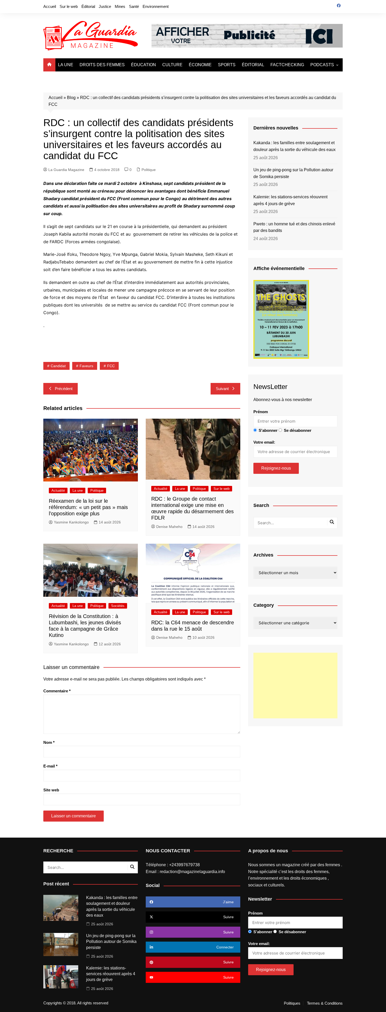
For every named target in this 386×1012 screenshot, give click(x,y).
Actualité (58, 490)
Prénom (260, 411)
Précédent (63, 388)
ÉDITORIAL (253, 65)
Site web (51, 790)
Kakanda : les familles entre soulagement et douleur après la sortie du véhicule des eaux (294, 146)
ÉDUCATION (143, 65)
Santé (134, 6)
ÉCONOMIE (200, 65)
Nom (49, 742)
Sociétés (117, 606)
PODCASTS (322, 65)
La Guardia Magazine (66, 170)
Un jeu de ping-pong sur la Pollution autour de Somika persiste (293, 173)
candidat (58, 366)
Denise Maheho (169, 527)
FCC (111, 366)
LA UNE (65, 65)
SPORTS (227, 65)
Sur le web (69, 6)
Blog (71, 97)
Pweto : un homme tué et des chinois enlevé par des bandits (294, 227)
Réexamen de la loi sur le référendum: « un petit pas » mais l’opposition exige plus (88, 507)
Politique (149, 170)
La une (77, 490)
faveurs (86, 366)
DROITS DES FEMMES (102, 65)
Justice (105, 6)
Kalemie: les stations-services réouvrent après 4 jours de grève (290, 200)
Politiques (292, 1003)
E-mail (50, 766)
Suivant (222, 388)
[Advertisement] (295, 685)
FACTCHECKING (287, 65)
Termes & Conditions (325, 1003)
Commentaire (57, 691)
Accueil (49, 6)
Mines (120, 6)
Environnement (156, 6)
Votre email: (264, 442)
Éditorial (88, 6)
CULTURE (172, 65)
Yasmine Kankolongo (71, 522)
